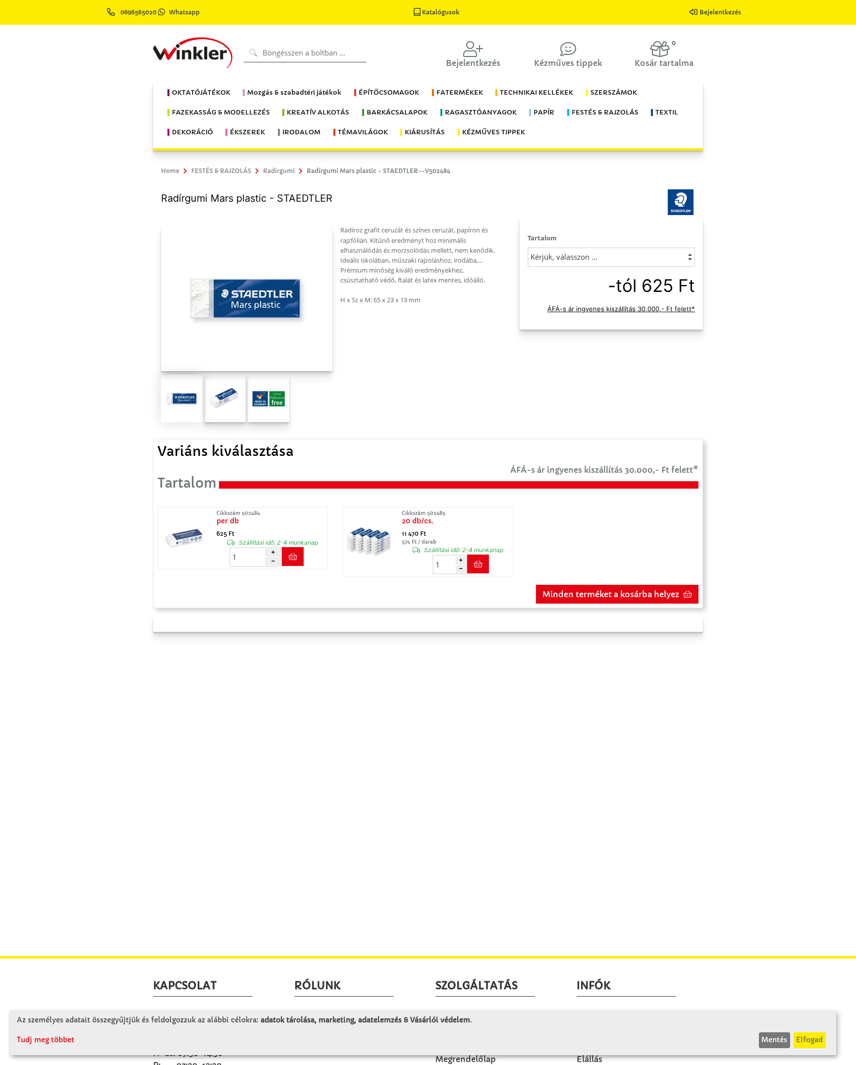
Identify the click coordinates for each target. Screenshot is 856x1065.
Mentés (774, 1039)
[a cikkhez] (186, 537)
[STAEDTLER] (681, 202)
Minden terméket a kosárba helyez (610, 594)
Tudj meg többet (45, 1039)
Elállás (589, 1059)
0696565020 (138, 12)
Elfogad (809, 1039)
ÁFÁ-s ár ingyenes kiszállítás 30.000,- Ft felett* (621, 309)
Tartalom (542, 237)
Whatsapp (184, 12)
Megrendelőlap (465, 1059)
